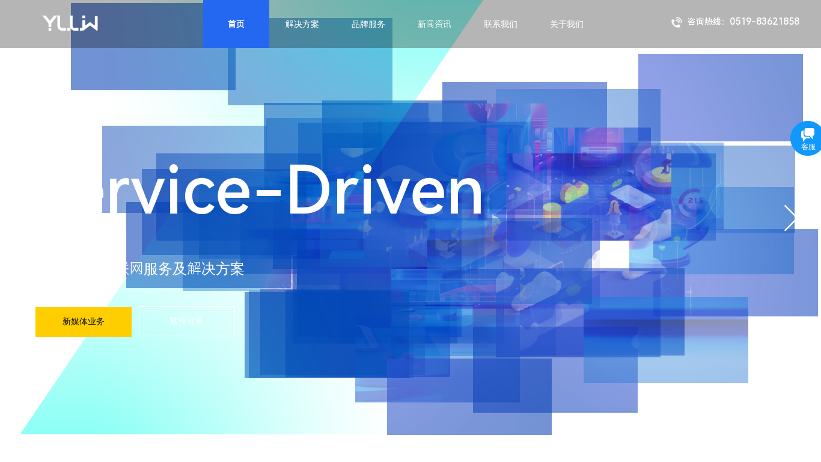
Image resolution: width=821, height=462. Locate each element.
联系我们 (500, 24)
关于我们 (567, 24)
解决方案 (302, 24)
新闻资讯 (434, 24)
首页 (236, 24)
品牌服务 (368, 24)
